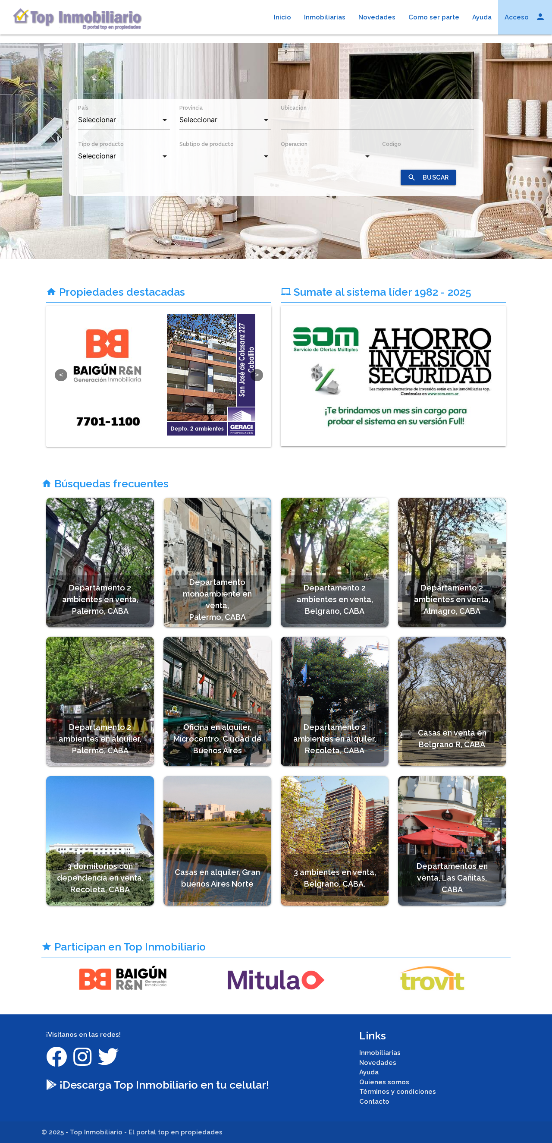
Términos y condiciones (397, 1092)
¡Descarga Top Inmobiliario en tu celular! (163, 1084)
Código (391, 144)
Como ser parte (433, 17)
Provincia (191, 108)
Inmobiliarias (324, 17)
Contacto (374, 1101)
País (83, 108)
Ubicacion (294, 108)
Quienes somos (384, 1082)
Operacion (294, 144)
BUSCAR (428, 177)
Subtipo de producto (206, 144)
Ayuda (482, 17)
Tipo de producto (101, 144)
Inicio (282, 17)
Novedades (376, 17)
